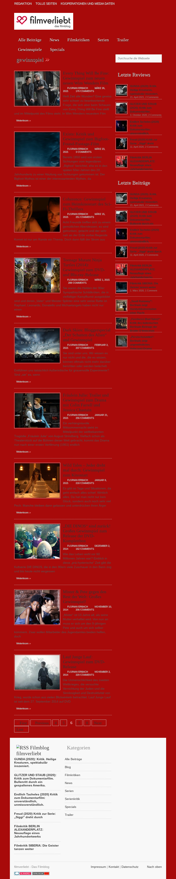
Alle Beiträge (29, 39)
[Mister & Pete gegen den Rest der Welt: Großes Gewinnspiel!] (37, 626)
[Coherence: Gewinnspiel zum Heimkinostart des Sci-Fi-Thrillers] (37, 233)
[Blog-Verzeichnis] (22, 874)
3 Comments (83, 151)
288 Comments (77, 282)
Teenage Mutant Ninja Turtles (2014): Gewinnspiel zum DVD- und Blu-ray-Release (84, 267)
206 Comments (85, 609)
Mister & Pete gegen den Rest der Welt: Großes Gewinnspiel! (84, 596)
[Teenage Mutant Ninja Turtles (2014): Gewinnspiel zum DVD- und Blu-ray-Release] (37, 294)
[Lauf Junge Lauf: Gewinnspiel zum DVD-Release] (37, 691)
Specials (57, 49)
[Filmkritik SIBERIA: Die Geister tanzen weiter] (121, 292)
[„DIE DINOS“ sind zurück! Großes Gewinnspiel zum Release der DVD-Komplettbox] (37, 560)
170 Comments (85, 91)
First (22, 723)
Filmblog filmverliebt (32, 750)
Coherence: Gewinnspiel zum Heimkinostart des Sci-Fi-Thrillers (87, 204)
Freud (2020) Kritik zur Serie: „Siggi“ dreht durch (35, 815)
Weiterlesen (23, 120)
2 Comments (152, 97)
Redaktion (23, 3)
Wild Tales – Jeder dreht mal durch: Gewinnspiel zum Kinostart (84, 470)
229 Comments (85, 674)
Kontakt (114, 866)
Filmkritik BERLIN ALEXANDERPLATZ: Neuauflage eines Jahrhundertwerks (28, 831)
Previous (41, 723)
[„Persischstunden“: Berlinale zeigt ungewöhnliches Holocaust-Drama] (121, 346)
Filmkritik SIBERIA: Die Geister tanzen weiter (36, 847)
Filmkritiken (78, 39)
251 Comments (85, 217)
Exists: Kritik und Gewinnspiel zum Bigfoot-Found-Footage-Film (86, 139)
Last (21, 729)
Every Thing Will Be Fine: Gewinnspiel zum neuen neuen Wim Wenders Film (86, 78)
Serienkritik (72, 799)
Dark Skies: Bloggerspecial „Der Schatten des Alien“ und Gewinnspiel (87, 335)
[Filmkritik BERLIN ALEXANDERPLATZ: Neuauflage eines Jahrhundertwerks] (121, 166)
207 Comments (85, 347)
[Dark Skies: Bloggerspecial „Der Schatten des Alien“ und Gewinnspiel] (37, 364)
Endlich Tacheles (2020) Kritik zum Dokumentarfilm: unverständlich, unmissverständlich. (137, 237)
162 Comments (85, 548)
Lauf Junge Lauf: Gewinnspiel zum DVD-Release (84, 661)
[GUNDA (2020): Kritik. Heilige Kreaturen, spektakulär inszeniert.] (121, 95)
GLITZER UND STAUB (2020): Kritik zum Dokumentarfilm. (143, 108)
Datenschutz (129, 866)
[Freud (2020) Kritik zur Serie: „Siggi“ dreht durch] (121, 148)
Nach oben (154, 866)
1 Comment (151, 290)
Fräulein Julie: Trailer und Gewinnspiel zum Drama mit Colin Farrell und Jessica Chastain (86, 402)
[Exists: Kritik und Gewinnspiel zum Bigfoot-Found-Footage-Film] (37, 168)
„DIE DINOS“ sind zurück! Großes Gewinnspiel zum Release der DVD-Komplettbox (87, 533)
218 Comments (85, 483)
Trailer (123, 39)
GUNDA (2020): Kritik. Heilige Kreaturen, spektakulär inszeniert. (144, 90)
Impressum (98, 866)
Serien (103, 39)
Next (99, 723)
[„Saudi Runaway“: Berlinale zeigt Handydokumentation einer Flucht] (121, 310)
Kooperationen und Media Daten (87, 3)
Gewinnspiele (30, 49)
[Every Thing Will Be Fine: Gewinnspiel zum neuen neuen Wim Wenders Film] (37, 107)
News (54, 39)
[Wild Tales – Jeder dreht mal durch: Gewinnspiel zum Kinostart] (37, 499)
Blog (68, 767)
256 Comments (85, 418)
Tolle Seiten (46, 3)
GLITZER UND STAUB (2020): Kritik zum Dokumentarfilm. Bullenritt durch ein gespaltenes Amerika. (136, 220)
